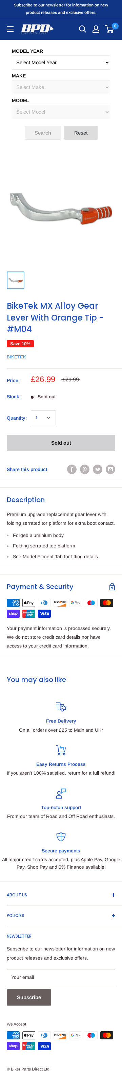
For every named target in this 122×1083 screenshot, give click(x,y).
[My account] (96, 29)
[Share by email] (110, 469)
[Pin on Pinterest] (84, 469)
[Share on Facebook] (72, 469)
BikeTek (16, 356)
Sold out (61, 443)
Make (19, 75)
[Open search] (82, 29)
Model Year (27, 51)
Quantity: (17, 418)
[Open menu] (10, 29)
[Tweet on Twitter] (97, 469)
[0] (109, 29)
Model (20, 100)
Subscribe (29, 997)
